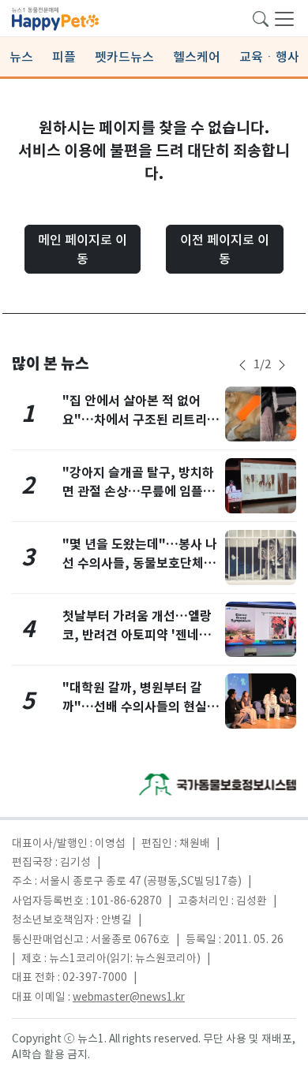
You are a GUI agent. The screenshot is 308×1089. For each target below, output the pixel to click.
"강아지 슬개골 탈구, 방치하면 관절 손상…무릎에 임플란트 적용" (138, 491)
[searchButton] (261, 17)
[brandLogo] (55, 17)
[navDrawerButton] (284, 18)
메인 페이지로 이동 (82, 249)
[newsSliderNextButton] (282, 365)
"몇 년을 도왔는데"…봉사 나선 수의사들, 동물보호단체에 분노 (139, 563)
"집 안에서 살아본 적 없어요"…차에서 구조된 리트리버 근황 (140, 420)
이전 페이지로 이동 (224, 249)
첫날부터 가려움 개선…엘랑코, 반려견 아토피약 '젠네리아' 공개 (137, 635)
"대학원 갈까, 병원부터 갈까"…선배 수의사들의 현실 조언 (142, 707)
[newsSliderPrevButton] (242, 365)
